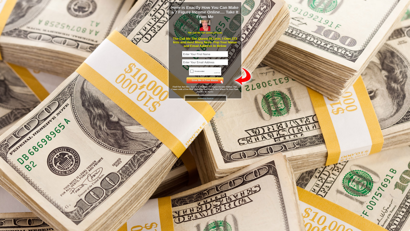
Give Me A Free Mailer (205, 80)
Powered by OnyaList (205, 98)
